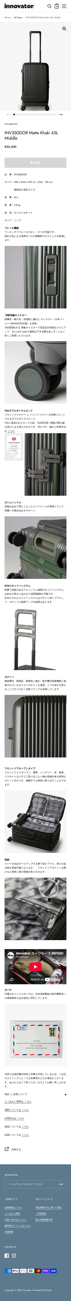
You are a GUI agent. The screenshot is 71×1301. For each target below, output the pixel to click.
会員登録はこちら (13, 1207)
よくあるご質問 (12, 1213)
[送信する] (60, 1184)
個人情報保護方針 (44, 1219)
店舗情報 (9, 1231)
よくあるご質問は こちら (18, 1101)
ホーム (8, 17)
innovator (27, 1290)
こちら (11, 431)
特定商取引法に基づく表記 (49, 1207)
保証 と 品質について (16, 1094)
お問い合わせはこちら (15, 1219)
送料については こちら (17, 1110)
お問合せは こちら (14, 1118)
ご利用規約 (41, 1213)
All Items (18, 17)
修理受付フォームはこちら (18, 1225)
